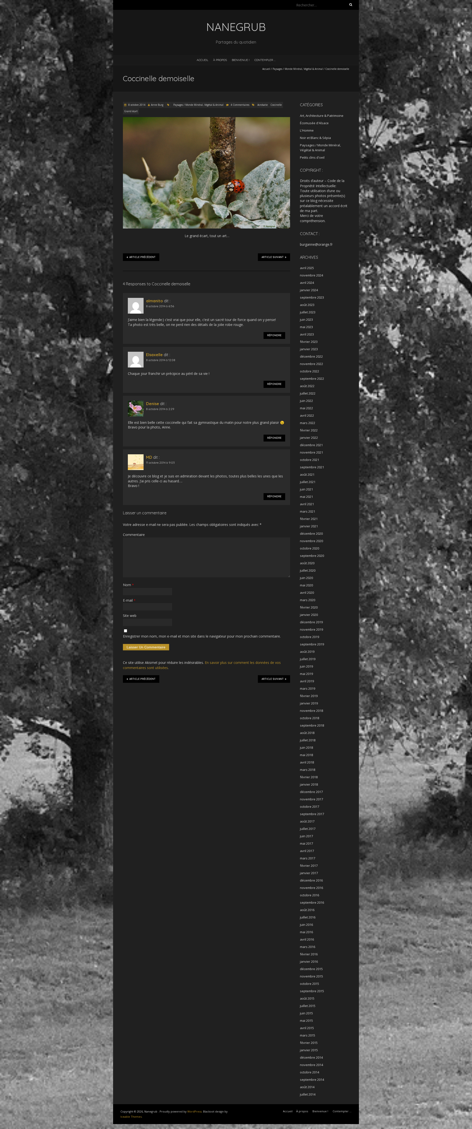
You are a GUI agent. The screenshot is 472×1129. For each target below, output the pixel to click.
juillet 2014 (307, 1094)
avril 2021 (307, 504)
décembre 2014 (311, 1057)
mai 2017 (306, 843)
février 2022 (309, 430)
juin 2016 (306, 924)
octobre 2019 (309, 637)
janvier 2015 (309, 1050)
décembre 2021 (311, 445)
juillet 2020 (307, 570)
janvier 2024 (309, 290)
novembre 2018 (311, 710)
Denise (152, 403)
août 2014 (307, 1087)
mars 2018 (307, 769)
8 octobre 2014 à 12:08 (160, 360)
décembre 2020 (311, 533)
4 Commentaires (240, 105)
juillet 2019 (307, 659)
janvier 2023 (309, 349)
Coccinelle (276, 105)
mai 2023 (306, 327)
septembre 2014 (312, 1079)
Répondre (274, 335)
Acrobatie (262, 105)
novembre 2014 (311, 1065)
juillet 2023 (307, 312)
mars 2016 (307, 947)
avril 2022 (307, 415)
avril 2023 (307, 334)
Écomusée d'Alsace (314, 123)
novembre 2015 (311, 976)
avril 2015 (307, 1028)
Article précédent (142, 257)
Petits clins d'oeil (312, 157)
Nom (128, 584)
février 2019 (309, 696)
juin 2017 (306, 836)
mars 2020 (307, 600)
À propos (220, 60)
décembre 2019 (311, 622)
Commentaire (134, 534)
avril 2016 (307, 939)
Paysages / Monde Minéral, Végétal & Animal (298, 69)
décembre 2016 (311, 880)
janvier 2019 (309, 703)
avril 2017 (307, 851)
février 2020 (309, 607)
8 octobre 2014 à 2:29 (160, 409)
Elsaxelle (154, 354)
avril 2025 (307, 268)
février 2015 (309, 1042)
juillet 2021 (307, 482)
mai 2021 (306, 496)
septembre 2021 (312, 467)
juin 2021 (306, 489)
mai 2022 (306, 408)
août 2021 (307, 474)
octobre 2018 (309, 718)
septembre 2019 (312, 644)
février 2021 (309, 519)
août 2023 (307, 305)
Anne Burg (157, 105)
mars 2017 (307, 858)
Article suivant (273, 257)
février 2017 (309, 865)
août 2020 (307, 563)
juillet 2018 (307, 740)
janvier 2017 (309, 873)
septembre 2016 (312, 902)
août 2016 (307, 910)
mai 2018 (306, 755)
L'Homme (307, 130)
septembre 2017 (312, 814)
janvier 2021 (309, 526)
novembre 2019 (311, 629)
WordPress (194, 1111)
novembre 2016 (311, 887)
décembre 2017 (311, 792)
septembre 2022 (312, 378)
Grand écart (131, 111)
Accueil (202, 60)
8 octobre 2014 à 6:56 (160, 306)
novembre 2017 (311, 799)
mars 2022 (307, 423)
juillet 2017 (307, 828)
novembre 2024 (311, 275)
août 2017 (307, 821)
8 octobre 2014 (136, 105)
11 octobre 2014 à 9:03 (160, 462)
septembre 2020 (312, 555)
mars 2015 (307, 1035)
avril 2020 (307, 592)
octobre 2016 (309, 895)
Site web (129, 615)
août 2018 (307, 733)
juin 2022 (306, 400)
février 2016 (309, 954)
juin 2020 (306, 578)
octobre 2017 (309, 806)
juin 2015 (306, 1013)
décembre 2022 (311, 356)
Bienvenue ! (241, 60)
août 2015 (307, 998)
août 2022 (307, 386)
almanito (154, 300)
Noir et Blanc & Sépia (315, 138)
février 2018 (309, 777)
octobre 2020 (309, 548)
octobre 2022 (309, 371)
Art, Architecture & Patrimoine (321, 115)
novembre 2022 (311, 364)
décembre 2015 (311, 969)
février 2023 (309, 341)
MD (149, 457)
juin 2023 (306, 319)
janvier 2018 (309, 784)
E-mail (129, 600)
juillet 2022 (307, 393)
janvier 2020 (309, 614)
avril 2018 (307, 762)
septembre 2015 (312, 991)
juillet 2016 (307, 917)
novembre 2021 (311, 452)
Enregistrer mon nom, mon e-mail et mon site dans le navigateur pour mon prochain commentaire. (202, 636)
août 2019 (307, 651)
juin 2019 (306, 666)
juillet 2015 (307, 1006)
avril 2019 (307, 681)
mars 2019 (307, 688)
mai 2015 (306, 1020)
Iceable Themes (131, 1116)
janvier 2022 (309, 437)
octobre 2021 (309, 460)
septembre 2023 (312, 297)
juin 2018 (306, 747)
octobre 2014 (309, 1072)
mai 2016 (306, 932)
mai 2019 (306, 673)
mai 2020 (306, 585)
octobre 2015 (309, 983)
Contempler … (265, 60)
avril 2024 (307, 282)
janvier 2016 (309, 961)
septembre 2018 (312, 725)
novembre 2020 (311, 541)
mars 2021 (307, 511)
